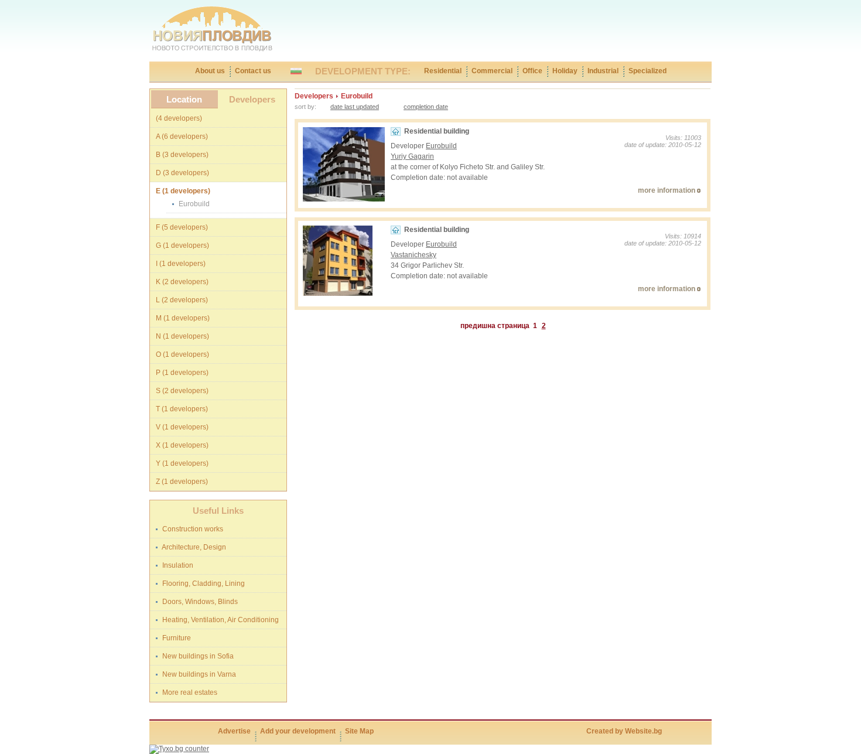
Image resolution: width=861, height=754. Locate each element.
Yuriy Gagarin (412, 156)
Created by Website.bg (624, 731)
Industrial (603, 71)
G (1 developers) (182, 245)
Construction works (191, 529)
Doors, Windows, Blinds (199, 602)
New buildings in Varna (198, 674)
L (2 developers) (182, 300)
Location (184, 99)
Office (532, 71)
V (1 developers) (182, 427)
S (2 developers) (182, 391)
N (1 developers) (182, 336)
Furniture (175, 638)
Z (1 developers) (182, 481)
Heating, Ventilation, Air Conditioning (219, 620)
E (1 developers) (183, 191)
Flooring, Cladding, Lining (202, 583)
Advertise (234, 731)
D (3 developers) (182, 173)
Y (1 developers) (182, 463)
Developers (252, 99)
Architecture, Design (193, 547)
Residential (443, 71)
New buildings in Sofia (197, 656)
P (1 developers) (182, 373)
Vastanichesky (413, 255)
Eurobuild (441, 146)
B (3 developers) (182, 155)
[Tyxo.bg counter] (179, 749)
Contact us (253, 71)
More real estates (188, 692)
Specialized (647, 71)
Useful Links (218, 511)
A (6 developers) (182, 136)
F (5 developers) (182, 227)
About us (210, 71)
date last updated (354, 106)
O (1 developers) (182, 354)
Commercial (492, 71)
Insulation (176, 565)
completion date (426, 106)
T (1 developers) (182, 409)
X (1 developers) (182, 445)
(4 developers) (179, 118)
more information (666, 190)
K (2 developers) (182, 282)
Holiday (565, 71)
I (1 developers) (181, 264)
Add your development (298, 731)
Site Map (359, 731)
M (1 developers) (183, 318)
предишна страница (494, 326)
